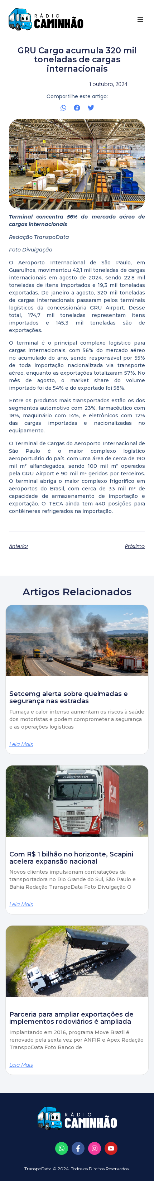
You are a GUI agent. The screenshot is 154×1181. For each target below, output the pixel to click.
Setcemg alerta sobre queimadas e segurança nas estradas (68, 697)
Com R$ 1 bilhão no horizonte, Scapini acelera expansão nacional (71, 857)
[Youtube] (111, 1148)
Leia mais (21, 744)
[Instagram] (94, 1148)
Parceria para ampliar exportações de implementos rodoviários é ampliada (71, 1018)
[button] (140, 19)
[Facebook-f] (78, 1148)
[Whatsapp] (61, 1148)
